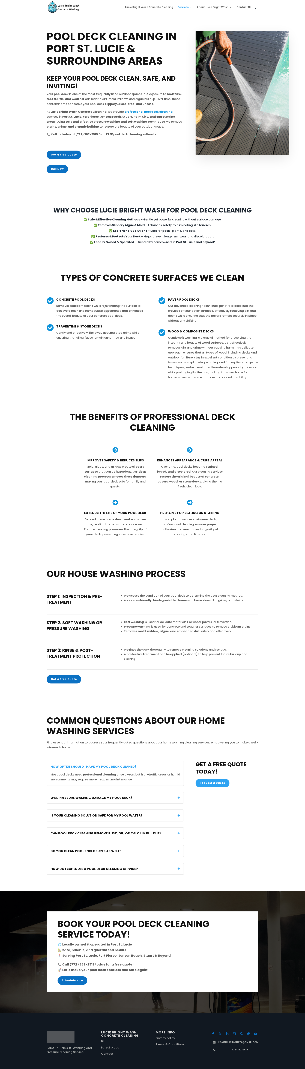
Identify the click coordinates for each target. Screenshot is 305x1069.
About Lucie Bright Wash (212, 7)
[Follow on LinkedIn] (227, 1033)
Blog (104, 1041)
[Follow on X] (220, 1033)
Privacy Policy (165, 1038)
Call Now (57, 169)
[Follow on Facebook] (213, 1033)
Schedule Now (72, 980)
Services (183, 7)
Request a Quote (212, 783)
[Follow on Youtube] (255, 1033)
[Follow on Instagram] (234, 1033)
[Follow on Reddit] (248, 1033)
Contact (107, 1054)
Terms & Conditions (170, 1044)
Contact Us (244, 7)
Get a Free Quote (64, 154)
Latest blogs (110, 1047)
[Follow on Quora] (241, 1033)
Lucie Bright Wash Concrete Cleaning (149, 7)
